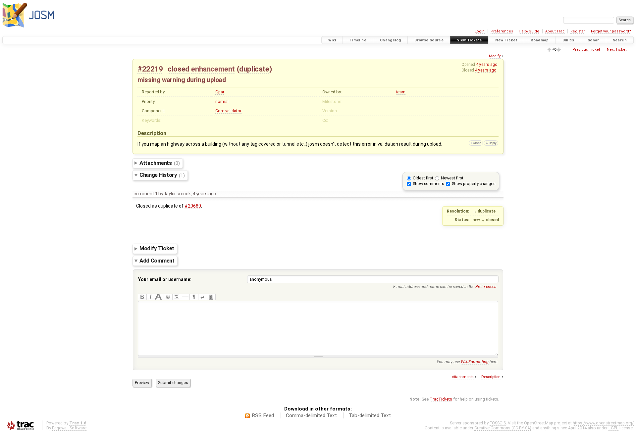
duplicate (254, 69)
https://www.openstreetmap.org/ (603, 422)
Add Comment (157, 260)
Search (620, 40)
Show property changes (474, 183)
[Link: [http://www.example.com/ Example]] (168, 297)
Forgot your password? (611, 31)
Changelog (390, 40)
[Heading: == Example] (159, 297)
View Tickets (469, 40)
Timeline (357, 40)
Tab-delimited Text (370, 415)
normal (222, 101)
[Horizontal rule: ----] (185, 297)
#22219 (150, 69)
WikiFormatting (475, 361)
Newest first (452, 177)
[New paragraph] (193, 297)
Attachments (159, 163)
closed (178, 69)
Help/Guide (529, 31)
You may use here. (467, 361)
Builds (568, 40)
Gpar (219, 91)
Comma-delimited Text (311, 415)
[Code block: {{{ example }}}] (176, 297)
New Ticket (506, 40)
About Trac (555, 31)
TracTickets (441, 399)
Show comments (428, 183)
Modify (495, 56)
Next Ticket (616, 49)
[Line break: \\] (202, 297)
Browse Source (429, 40)
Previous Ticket (586, 49)
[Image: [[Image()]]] (211, 297)
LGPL (613, 427)
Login (480, 31)
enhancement (213, 69)
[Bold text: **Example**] (142, 297)
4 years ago (486, 64)
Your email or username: (164, 279)
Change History (162, 175)
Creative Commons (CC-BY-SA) (502, 427)
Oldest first (423, 177)
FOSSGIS (498, 422)
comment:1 (145, 193)
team (400, 91)
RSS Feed (263, 415)
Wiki (332, 40)
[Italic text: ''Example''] (150, 297)
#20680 (193, 206)
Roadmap (540, 40)
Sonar (593, 40)
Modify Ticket (156, 248)
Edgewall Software (69, 427)
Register (577, 31)
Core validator (228, 110)
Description (491, 377)
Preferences (502, 31)
